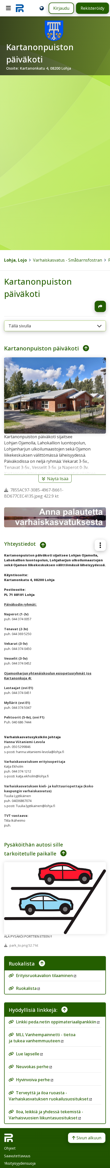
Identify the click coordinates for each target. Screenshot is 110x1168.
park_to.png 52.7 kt (23, 945)
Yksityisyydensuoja (20, 1163)
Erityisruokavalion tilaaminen (44, 975)
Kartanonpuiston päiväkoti (41, 348)
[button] (100, 545)
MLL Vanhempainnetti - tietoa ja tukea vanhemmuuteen (42, 1038)
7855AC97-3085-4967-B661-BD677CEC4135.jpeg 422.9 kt (33, 493)
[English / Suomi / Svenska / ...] (42, 8)
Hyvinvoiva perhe (33, 1080)
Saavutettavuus (17, 1155)
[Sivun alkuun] (84, 348)
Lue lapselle (27, 1054)
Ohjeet (10, 1148)
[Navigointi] (8, 8)
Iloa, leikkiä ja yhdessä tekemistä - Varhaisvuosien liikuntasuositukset (46, 1115)
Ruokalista (22, 963)
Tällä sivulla (19, 326)
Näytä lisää (57, 478)
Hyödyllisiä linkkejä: (33, 1009)
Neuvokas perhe (32, 1067)
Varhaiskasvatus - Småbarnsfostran (67, 260)
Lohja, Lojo (15, 260)
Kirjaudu (61, 8)
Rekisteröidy (92, 8)
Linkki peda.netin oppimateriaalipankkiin (56, 1022)
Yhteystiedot (20, 543)
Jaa (100, 306)
